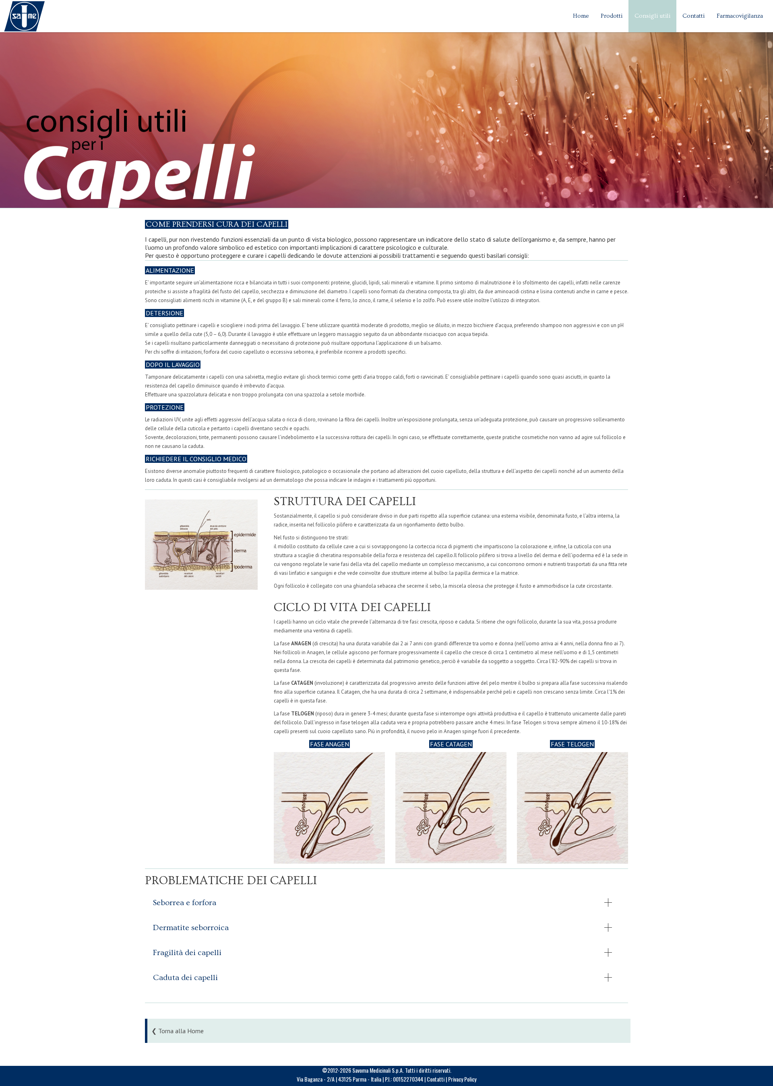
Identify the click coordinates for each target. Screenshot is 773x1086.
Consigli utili (652, 15)
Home (581, 15)
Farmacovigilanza (740, 15)
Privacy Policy (462, 1079)
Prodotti (611, 15)
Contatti (693, 15)
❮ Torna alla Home (177, 1031)
